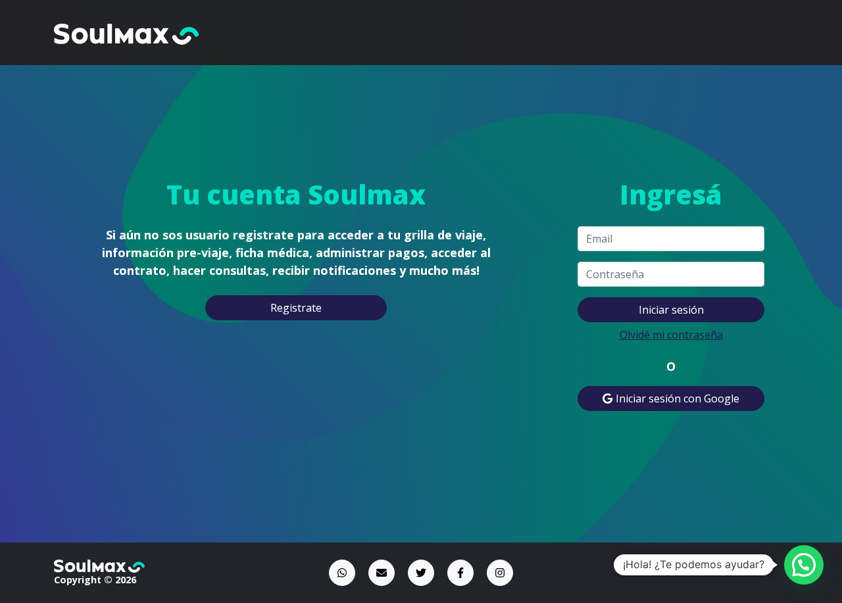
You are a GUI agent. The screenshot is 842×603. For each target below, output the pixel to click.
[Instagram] (500, 573)
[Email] (381, 573)
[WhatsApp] (342, 573)
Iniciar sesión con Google (676, 398)
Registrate (296, 308)
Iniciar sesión (671, 309)
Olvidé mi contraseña (671, 334)
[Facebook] (460, 573)
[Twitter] (421, 573)
